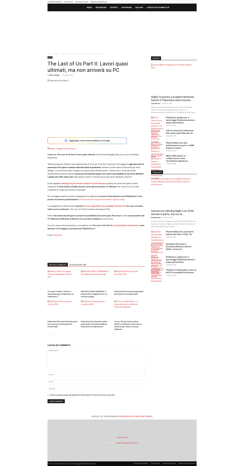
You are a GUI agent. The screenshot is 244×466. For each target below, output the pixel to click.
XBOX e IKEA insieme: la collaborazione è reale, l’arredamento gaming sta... (177, 158)
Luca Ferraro (155, 103)
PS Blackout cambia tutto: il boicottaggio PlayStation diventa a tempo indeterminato (180, 120)
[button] (193, 7)
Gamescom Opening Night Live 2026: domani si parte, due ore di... (172, 212)
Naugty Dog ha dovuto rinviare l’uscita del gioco (84, 183)
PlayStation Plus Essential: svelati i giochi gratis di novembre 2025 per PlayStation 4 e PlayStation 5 (94, 324)
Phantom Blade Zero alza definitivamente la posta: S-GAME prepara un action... (180, 145)
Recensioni (101, 7)
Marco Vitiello (54, 75)
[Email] (79, 252)
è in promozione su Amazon (125, 225)
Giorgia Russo (156, 217)
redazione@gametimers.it (127, 443)
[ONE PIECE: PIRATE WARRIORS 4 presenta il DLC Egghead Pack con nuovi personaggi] (96, 279)
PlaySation (57, 235)
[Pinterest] (178, 2)
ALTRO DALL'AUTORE (77, 265)
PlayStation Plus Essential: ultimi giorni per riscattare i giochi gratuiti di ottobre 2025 (62, 324)
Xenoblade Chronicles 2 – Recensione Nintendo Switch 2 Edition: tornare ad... (178, 246)
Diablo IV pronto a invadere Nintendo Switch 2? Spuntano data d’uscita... (172, 98)
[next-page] (53, 334)
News (89, 7)
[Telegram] (182, 2)
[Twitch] (186, 2)
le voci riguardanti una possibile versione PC (104, 206)
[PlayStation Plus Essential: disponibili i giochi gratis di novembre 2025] (129, 279)
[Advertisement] (122, 31)
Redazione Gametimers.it (99, 2)
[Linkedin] (173, 2)
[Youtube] (195, 2)
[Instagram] (169, 2)
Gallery (139, 7)
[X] (190, 2)
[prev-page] (49, 334)
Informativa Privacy (81, 2)
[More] (91, 252)
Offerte (114, 7)
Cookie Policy (68, 2)
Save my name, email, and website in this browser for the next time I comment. (82, 395)
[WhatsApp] (67, 252)
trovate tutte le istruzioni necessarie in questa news (101, 199)
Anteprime (126, 7)
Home (50, 54)
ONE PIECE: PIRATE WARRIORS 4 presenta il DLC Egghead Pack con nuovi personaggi (94, 294)
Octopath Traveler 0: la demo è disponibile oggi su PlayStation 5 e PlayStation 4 (61, 294)
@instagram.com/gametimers (135, 416)
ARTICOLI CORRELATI (57, 265)
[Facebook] (165, 2)
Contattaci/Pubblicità (54, 2)
